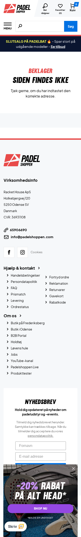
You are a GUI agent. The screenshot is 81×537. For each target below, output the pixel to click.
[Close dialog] (73, 469)
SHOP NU (40, 508)
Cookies (37, 252)
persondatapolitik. (41, 435)
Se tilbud (58, 46)
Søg (71, 26)
